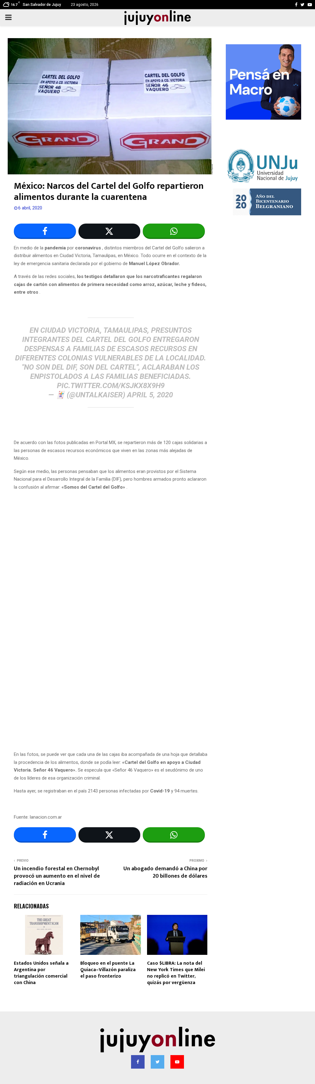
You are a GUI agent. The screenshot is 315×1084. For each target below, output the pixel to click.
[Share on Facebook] (45, 231)
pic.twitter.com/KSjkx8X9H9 (111, 385)
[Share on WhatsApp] (174, 231)
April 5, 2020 (150, 395)
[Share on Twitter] (109, 231)
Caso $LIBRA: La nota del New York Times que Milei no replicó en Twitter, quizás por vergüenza (176, 973)
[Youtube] (177, 1062)
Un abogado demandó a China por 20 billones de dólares (165, 872)
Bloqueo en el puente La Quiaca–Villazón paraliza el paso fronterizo (108, 969)
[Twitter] (157, 1062)
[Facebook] (138, 1062)
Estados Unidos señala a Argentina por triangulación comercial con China (41, 973)
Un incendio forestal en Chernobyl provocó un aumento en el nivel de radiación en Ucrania (57, 876)
